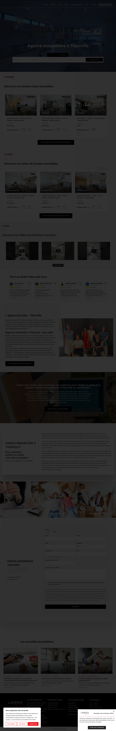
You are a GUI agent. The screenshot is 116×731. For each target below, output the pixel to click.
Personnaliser (11, 724)
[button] (113, 711)
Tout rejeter (22, 724)
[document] (58, 365)
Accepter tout (33, 724)
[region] (22, 718)
